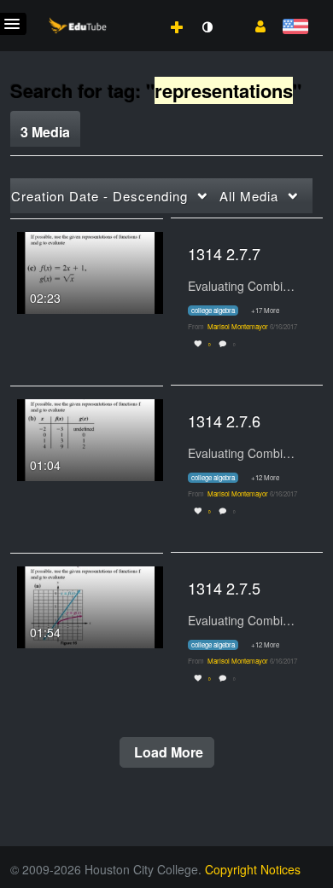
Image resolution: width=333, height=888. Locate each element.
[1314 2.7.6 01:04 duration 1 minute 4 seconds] (90, 437)
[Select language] (295, 28)
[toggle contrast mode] (206, 27)
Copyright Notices (253, 869)
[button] (254, 25)
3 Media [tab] (45, 132)
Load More (167, 752)
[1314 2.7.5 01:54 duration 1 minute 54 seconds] (90, 604)
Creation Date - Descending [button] (99, 196)
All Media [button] (248, 196)
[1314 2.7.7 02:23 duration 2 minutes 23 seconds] (90, 270)
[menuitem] (139, 9)
